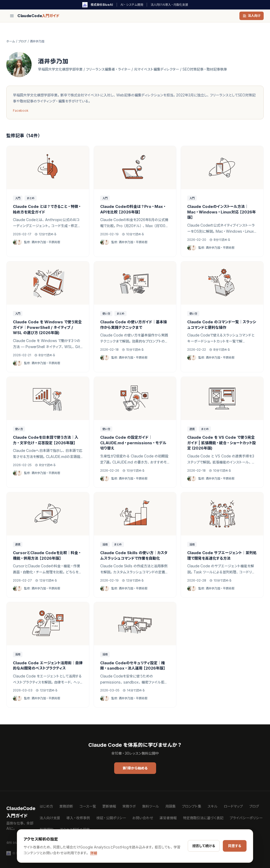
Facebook (20, 111)
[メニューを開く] (11, 16)
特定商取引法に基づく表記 (203, 818)
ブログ (22, 41)
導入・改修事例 (78, 818)
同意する (234, 845)
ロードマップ (233, 806)
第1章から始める (135, 768)
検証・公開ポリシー (111, 818)
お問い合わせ (142, 818)
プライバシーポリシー (246, 818)
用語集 (170, 806)
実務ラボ (129, 806)
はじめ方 (46, 806)
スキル (213, 806)
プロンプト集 (191, 806)
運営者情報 (168, 818)
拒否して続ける (203, 845)
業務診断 (66, 806)
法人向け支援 (50, 818)
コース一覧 (87, 806)
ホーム (10, 41)
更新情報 (109, 806)
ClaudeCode (38, 15)
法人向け (254, 15)
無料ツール (150, 806)
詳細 (93, 853)
